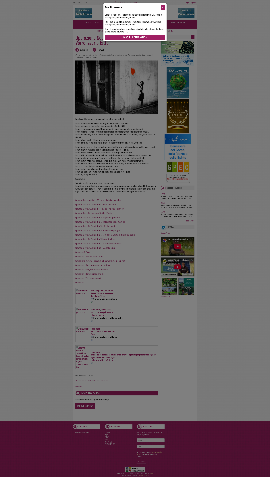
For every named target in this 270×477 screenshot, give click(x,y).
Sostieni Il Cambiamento (135, 37)
